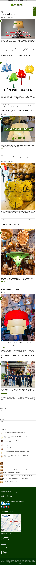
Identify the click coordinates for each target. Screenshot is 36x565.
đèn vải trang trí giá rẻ (28, 219)
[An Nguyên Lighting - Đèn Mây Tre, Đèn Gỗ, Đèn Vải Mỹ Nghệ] (18, 4)
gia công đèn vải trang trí (5, 220)
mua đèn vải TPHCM (14, 351)
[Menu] (1, 4)
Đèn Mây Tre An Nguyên (8, 496)
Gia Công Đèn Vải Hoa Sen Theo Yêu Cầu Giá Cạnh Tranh (16, 55)
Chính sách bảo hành (5, 537)
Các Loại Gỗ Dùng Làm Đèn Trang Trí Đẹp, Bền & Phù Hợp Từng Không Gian (15, 469)
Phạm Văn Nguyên (10, 17)
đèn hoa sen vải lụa (23, 104)
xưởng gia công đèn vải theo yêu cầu (15, 106)
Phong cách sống (6, 104)
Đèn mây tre (3, 548)
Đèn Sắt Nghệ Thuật (3, 415)
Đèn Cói (1, 406)
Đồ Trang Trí (2, 419)
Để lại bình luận (33, 51)
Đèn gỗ (2, 551)
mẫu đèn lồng (5, 351)
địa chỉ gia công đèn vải (5, 398)
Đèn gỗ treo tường (4, 553)
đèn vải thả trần (25, 350)
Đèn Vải (1, 417)
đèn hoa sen (14, 104)
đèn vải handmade (12, 48)
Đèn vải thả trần (4, 556)
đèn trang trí (13, 219)
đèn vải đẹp (19, 219)
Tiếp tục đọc (3, 148)
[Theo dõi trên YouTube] (8, 507)
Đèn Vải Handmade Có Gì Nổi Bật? (10, 224)
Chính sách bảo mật (4, 542)
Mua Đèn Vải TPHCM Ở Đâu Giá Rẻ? (10, 290)
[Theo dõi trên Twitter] (3, 507)
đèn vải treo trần (29, 350)
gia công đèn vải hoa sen (14, 105)
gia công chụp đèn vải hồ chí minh (20, 48)
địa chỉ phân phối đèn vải (11, 398)
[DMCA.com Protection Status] (3, 544)
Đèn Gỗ (1, 412)
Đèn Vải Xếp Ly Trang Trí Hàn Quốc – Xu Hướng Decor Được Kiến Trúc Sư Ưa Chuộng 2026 (18, 475)
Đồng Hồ (1, 421)
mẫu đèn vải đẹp (9, 351)
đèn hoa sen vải (19, 104)
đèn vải (27, 104)
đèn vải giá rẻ (23, 219)
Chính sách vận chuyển (5, 539)
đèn (10, 219)
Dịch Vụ (2, 11)
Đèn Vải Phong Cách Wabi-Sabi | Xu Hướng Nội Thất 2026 (12, 472)
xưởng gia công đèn (23, 398)
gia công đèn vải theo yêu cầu (20, 49)
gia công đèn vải (5, 49)
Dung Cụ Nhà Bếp (3, 423)
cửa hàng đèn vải (12, 397)
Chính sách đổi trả (4, 538)
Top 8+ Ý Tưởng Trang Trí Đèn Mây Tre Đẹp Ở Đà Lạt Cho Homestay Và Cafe (15, 478)
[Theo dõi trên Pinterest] (5, 507)
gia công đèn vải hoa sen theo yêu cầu (23, 105)
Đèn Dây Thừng (3, 408)
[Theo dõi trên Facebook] (1, 507)
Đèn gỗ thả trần (4, 552)
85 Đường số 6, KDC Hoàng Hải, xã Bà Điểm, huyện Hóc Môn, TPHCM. (18, 492)
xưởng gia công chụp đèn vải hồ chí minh (16, 50)
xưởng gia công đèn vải (25, 50)
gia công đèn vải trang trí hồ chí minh (6, 50)
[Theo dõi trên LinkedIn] (6, 507)
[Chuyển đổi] (35, 412)
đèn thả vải (11, 350)
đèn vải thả (20, 350)
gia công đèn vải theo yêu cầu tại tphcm (29, 49)
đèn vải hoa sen (31, 104)
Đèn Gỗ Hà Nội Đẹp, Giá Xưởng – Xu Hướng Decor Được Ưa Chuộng (14, 481)
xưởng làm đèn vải (6, 51)
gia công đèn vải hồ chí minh (12, 49)
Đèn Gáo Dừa (2, 410)
